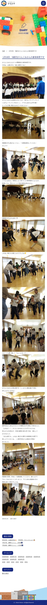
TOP (3, 51)
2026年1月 (21, 559)
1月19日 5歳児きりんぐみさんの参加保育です (23, 57)
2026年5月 (29, 556)
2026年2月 (13, 559)
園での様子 (13, 518)
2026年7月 (13, 556)
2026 (3, 562)
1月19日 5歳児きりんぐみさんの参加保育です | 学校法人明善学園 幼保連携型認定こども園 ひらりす (12, 3)
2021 (26, 562)
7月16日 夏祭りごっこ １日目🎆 (12, 545)
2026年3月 (5, 559)
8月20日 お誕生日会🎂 (9, 540)
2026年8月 (5, 556)
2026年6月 (21, 556)
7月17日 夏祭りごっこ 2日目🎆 (12, 542)
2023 (17, 562)
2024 (12, 562)
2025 (8, 562)
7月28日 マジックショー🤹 (26, 540)
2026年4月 (37, 556)
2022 (21, 562)
